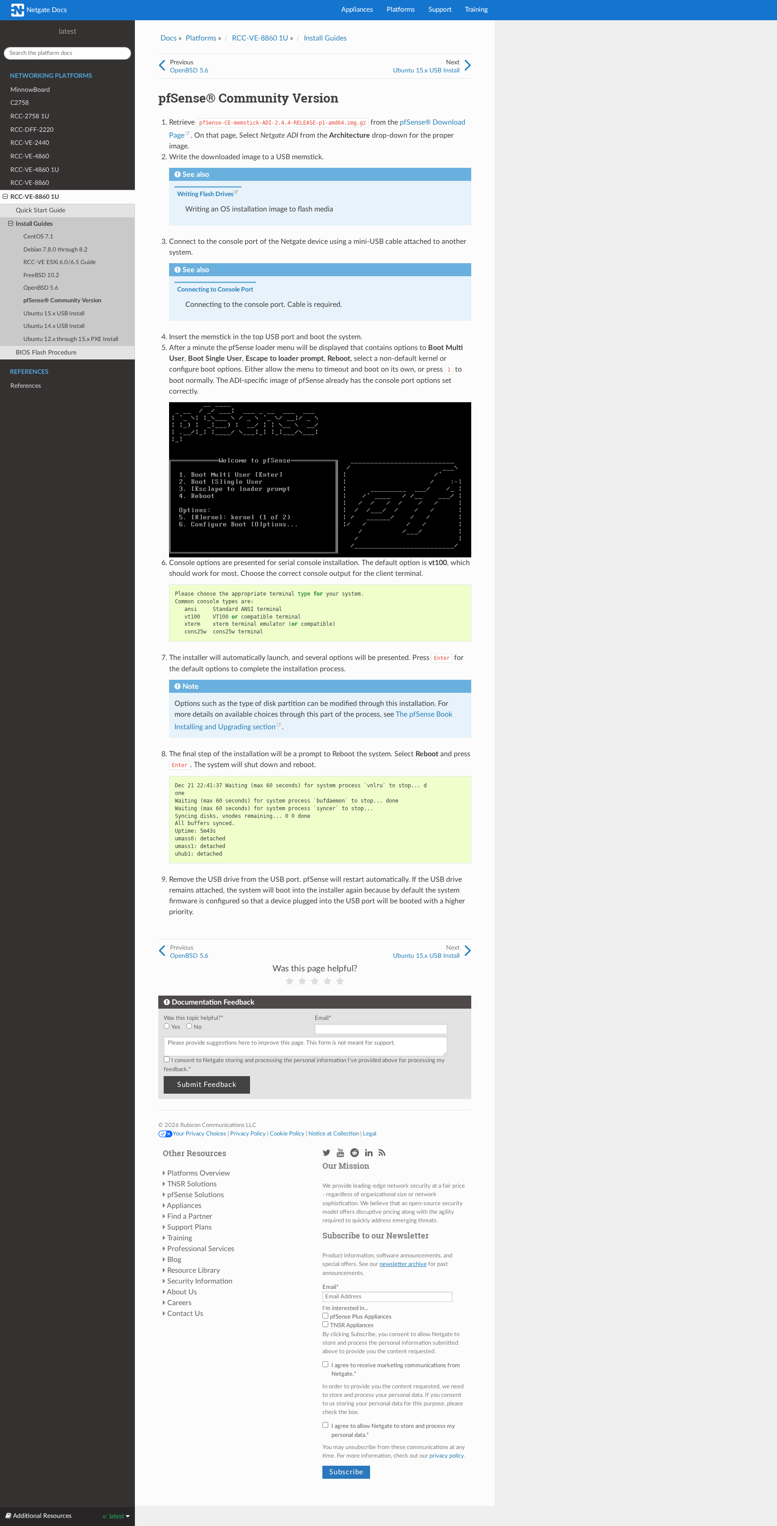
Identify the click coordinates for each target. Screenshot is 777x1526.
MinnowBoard (30, 89)
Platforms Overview (198, 1173)
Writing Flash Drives (205, 194)
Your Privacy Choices (199, 1133)
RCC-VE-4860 (29, 156)
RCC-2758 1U (29, 116)
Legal (369, 1133)
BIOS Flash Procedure (46, 352)
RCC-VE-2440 (29, 142)
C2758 (19, 102)
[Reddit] (354, 1153)
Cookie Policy (287, 1133)
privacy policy (446, 1456)
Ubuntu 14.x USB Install (54, 326)
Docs (169, 38)
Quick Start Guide (40, 210)
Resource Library (193, 1270)
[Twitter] (326, 1153)
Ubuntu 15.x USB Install (54, 314)
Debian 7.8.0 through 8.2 (55, 250)
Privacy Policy (248, 1133)
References (25, 385)
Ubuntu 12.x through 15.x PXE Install (70, 339)
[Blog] (382, 1153)
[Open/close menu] (5, 197)
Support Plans (189, 1227)
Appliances (357, 9)
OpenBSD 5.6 (40, 288)
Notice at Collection (333, 1133)
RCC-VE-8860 (29, 183)
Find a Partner (189, 1216)
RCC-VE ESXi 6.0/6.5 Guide (59, 262)
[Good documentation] (327, 981)
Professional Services (200, 1248)
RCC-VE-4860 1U (34, 169)
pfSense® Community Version (62, 301)
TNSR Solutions (192, 1184)
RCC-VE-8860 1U (34, 196)
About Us (182, 1292)
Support (440, 9)
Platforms (401, 9)
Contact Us (185, 1313)
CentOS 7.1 (38, 237)
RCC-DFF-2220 (32, 129)
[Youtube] (340, 1153)
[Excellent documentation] (340, 981)
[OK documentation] (314, 981)
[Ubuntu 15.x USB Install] (467, 65)
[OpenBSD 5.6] (161, 65)
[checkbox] (237, 1027)
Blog (174, 1259)
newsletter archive (403, 1264)
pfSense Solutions (195, 1194)
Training (476, 9)
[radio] (175, 1027)
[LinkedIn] (368, 1153)
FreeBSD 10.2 (41, 275)
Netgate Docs (46, 10)
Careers (179, 1302)
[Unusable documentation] (289, 981)
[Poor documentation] (302, 981)
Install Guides (34, 223)
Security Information (199, 1281)
